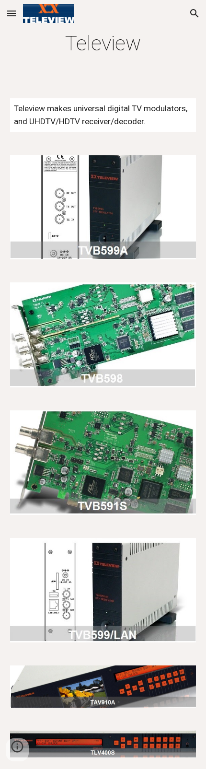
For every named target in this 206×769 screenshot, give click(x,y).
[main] (103, 43)
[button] (11, 13)
